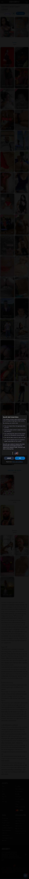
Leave (9, 458)
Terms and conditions (17, 462)
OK (20, 458)
